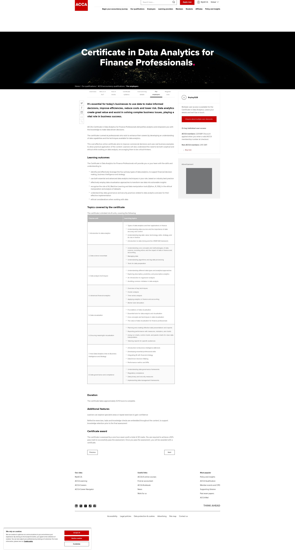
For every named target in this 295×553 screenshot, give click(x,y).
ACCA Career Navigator (84, 489)
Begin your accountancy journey (115, 9)
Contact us (183, 516)
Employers (151, 9)
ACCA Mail (204, 497)
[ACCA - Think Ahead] (81, 10)
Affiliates (199, 9)
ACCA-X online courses (147, 477)
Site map (172, 516)
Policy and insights (212, 9)
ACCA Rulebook (144, 485)
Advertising (162, 516)
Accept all (76, 533)
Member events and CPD (210, 485)
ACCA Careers (80, 485)
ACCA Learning (81, 481)
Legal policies (125, 516)
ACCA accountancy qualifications (111, 86)
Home (77, 86)
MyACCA (78, 477)
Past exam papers (207, 493)
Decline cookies (76, 538)
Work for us (142, 493)
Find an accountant (145, 481)
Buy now (188, 150)
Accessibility (112, 516)
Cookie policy (28, 541)
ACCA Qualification (207, 481)
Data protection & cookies (144, 516)
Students (189, 9)
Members (179, 9)
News (140, 489)
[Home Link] (212, 506)
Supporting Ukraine (208, 489)
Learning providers (165, 9)
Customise (76, 544)
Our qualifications (137, 9)
